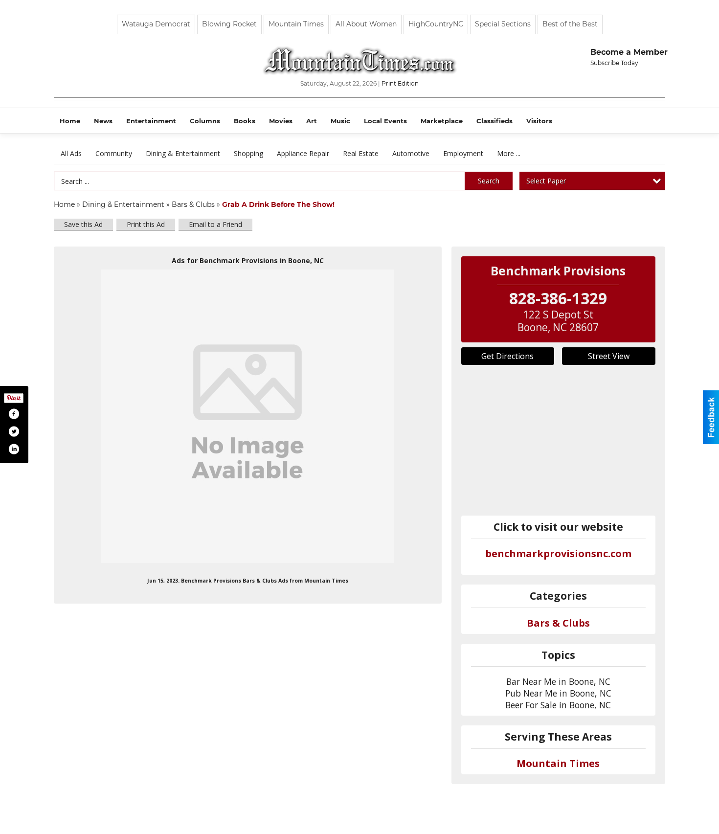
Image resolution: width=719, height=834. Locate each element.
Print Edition (400, 83)
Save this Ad (83, 224)
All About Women (366, 24)
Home (64, 204)
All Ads (71, 153)
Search (488, 180)
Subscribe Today (614, 63)
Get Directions (507, 356)
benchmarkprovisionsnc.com (558, 553)
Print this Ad (146, 224)
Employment (463, 153)
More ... (508, 153)
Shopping (248, 153)
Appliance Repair (303, 153)
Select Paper (546, 180)
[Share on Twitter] (13, 431)
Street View (608, 356)
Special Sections (503, 24)
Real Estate (361, 153)
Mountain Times (296, 24)
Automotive (410, 153)
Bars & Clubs (193, 204)
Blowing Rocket (229, 24)
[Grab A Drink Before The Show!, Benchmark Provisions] (247, 416)
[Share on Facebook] (13, 414)
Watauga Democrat (156, 24)
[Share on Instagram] (13, 449)
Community (113, 153)
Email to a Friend (215, 224)
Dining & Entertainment (183, 153)
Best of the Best (570, 24)
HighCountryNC (435, 24)
